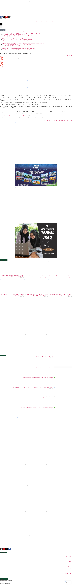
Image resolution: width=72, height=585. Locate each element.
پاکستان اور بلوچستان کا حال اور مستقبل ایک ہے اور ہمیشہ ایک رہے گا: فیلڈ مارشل (17, 39)
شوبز (24, 21)
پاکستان (51, 21)
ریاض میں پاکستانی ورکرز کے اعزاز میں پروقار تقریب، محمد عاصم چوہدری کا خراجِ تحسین (18, 31)
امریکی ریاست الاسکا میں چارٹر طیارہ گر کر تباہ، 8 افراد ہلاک (13, 41)
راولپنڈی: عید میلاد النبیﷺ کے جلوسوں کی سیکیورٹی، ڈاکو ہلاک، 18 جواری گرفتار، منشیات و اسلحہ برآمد (23, 43)
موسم (70, 558)
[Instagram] (9, 17)
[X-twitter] (4, 17)
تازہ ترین (56, 21)
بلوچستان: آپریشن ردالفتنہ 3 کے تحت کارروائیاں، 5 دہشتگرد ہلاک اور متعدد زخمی (37, 407)
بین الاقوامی (46, 21)
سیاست (69, 575)
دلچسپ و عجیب (12, 21)
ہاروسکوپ (19, 21)
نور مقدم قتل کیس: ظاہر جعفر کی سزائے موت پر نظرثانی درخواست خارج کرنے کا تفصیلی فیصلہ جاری (20, 36)
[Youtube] (6, 17)
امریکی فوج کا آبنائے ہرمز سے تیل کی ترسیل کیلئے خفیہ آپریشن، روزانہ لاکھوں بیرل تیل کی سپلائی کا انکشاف (21, 33)
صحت (70, 563)
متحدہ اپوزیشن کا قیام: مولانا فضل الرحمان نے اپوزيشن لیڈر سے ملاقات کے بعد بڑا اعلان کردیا (18, 48)
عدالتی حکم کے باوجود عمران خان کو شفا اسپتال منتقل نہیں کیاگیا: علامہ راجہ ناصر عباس (18, 38)
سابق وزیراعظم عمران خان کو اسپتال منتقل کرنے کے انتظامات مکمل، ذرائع (15, 45)
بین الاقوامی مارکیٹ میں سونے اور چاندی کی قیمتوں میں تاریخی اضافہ (39, 396)
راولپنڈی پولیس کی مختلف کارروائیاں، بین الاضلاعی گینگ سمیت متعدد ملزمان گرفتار (17, 44)
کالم (6, 21)
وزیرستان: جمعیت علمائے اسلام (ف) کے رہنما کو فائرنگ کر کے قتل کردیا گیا (59, 120)
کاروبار (28, 21)
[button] (1, 27)
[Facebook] (1, 17)
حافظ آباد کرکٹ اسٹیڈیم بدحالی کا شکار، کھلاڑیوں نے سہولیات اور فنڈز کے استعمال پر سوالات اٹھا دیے (20, 40)
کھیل (32, 21)
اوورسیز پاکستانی (38, 21)
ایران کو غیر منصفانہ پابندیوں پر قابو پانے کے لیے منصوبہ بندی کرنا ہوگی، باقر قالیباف (17, 35)
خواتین (2, 21)
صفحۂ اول (62, 21)
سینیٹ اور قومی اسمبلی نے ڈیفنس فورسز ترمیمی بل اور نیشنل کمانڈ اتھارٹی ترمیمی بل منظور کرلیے (19, 49)
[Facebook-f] (9, 549)
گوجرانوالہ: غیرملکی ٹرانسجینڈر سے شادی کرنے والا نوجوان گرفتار (13, 34)
